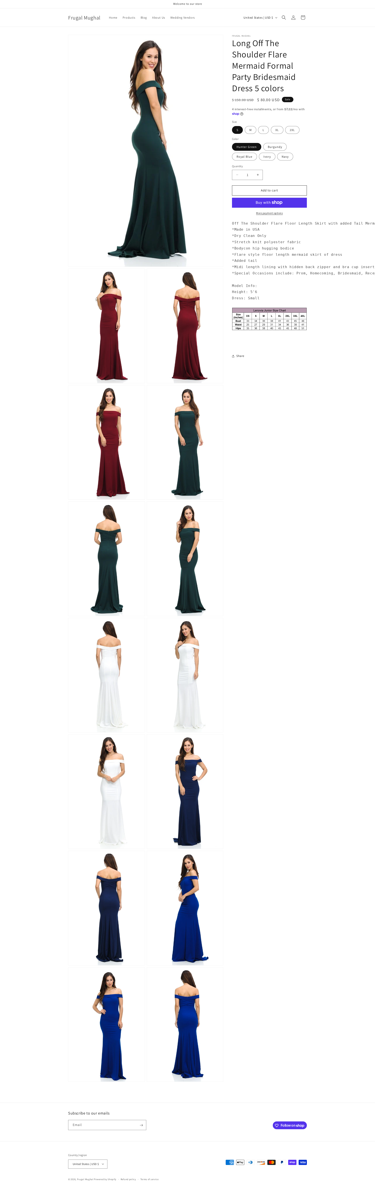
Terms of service (149, 1179)
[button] (284, 17)
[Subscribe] (141, 1125)
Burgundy (275, 147)
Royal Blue (244, 157)
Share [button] (240, 356)
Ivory (267, 157)
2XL (292, 130)
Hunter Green (247, 147)
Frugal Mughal (85, 1179)
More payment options (269, 212)
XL (277, 130)
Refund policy (128, 1179)
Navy (285, 157)
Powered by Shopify (105, 1179)
